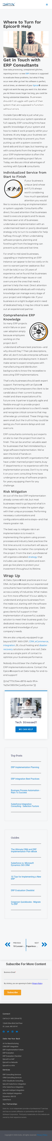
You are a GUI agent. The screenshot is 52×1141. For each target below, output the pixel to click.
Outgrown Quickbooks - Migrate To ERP (26, 903)
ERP (27, 73)
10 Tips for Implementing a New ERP (26, 877)
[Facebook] (4, 1032)
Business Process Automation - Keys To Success (25, 791)
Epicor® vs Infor (9, 1065)
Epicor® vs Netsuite (10, 1062)
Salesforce (7, 1100)
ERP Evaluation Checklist (22, 890)
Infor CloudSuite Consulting (13, 1081)
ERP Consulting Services (12, 1075)
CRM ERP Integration (10, 1046)
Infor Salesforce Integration (13, 1087)
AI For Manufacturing (11, 1043)
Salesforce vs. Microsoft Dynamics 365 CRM (22, 864)
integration (9, 645)
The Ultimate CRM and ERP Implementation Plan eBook (24, 850)
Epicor (36, 85)
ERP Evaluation (8, 1053)
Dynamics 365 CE (9, 1096)
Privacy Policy (42, 1135)
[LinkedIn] (12, 1032)
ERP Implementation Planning (25, 767)
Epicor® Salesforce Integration (14, 1084)
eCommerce (41, 641)
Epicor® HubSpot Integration (13, 1090)
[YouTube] (17, 1032)
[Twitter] (8, 1032)
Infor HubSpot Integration (12, 1093)
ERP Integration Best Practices (25, 779)
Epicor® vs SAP (8, 1059)
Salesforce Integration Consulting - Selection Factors (25, 805)
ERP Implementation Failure (13, 1050)
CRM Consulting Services (12, 1078)
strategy (33, 557)
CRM (31, 641)
